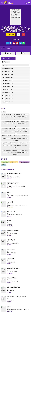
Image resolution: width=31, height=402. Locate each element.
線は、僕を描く (11, 240)
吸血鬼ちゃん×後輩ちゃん (13, 287)
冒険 (26, 205)
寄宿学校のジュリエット (13, 183)
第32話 (9, 244)
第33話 (9, 178)
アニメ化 (21, 186)
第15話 (9, 254)
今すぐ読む (11, 35)
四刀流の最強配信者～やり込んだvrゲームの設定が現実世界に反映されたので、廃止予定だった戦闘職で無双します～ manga (15, 131)
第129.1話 (10, 311)
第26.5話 (10, 273)
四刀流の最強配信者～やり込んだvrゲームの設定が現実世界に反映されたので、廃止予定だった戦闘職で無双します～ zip (15, 124)
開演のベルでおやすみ (12, 230)
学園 (24, 186)
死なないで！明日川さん (13, 268)
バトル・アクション (11, 195)
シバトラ (9, 306)
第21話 (9, 292)
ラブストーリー (10, 186)
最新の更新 (5, 162)
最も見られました (24, 162)
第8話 (9, 197)
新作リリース (14, 162)
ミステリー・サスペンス (12, 205)
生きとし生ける (11, 249)
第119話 (10, 188)
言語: (6, 62)
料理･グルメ (19, 214)
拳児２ (9, 192)
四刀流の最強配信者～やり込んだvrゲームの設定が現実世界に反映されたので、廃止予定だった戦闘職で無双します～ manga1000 (15, 138)
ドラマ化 (29, 309)
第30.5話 (10, 225)
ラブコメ (16, 186)
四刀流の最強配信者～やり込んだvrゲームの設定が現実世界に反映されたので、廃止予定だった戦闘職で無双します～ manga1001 (15, 152)
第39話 (9, 263)
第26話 (9, 235)
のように (9, 53)
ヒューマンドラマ (11, 233)
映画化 (16, 243)
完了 (3, 164)
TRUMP (9, 221)
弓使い (3, 112)
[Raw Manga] (9, 2)
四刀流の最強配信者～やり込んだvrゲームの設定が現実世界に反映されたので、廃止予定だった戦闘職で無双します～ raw (15, 117)
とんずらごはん (11, 211)
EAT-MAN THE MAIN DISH (14, 173)
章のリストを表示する (8, 58)
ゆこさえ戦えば (11, 259)
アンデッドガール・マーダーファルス (16, 296)
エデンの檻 (10, 202)
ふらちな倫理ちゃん (12, 278)
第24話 (9, 282)
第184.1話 (10, 207)
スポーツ (18, 195)
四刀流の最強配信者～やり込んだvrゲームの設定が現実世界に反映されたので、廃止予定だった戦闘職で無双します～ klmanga (15, 145)
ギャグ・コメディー (11, 214)
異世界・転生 (16, 176)
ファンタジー (10, 176)
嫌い (24, 53)
